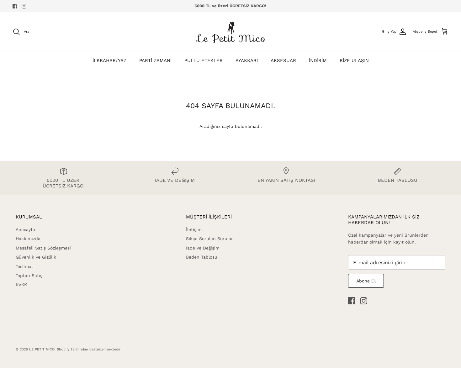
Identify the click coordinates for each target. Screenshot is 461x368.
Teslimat (24, 266)
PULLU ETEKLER (203, 60)
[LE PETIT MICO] (230, 31)
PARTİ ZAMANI (155, 60)
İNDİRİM (318, 60)
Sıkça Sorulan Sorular (209, 238)
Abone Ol (366, 280)
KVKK (21, 284)
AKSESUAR (283, 60)
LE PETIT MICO (42, 349)
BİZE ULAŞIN (354, 60)
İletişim (194, 229)
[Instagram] (24, 6)
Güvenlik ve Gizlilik (36, 257)
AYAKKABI (247, 60)
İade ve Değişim (203, 247)
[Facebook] (15, 6)
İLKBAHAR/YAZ (109, 60)
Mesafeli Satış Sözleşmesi (43, 247)
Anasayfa (25, 229)
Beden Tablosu (201, 257)
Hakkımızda (28, 238)
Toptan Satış (29, 275)
